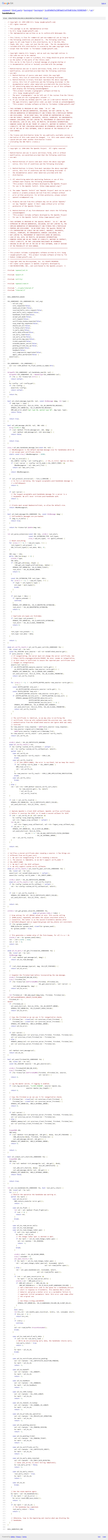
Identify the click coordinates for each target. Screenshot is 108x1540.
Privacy (18, 1537)
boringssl (28, 10)
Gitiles (13, 1537)
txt (99, 1537)
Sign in (103, 3)
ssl (91, 10)
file (45, 18)
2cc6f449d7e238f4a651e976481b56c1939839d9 (65, 10)
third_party (17, 10)
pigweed (6, 10)
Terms (24, 1537)
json (104, 1537)
